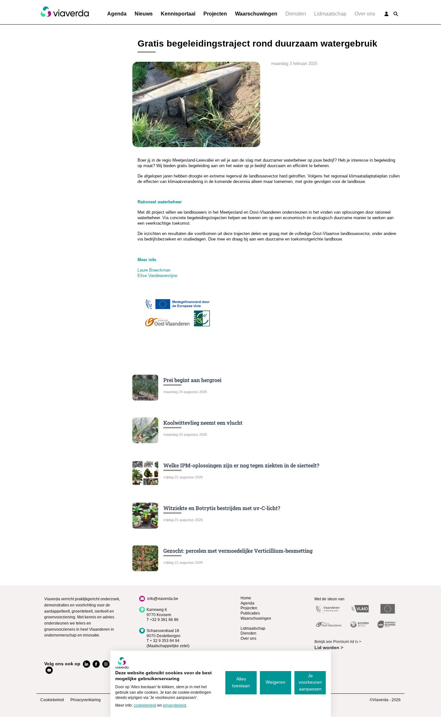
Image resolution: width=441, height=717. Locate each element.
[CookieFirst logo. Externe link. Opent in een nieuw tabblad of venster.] (121, 663)
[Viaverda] (64, 12)
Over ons (364, 13)
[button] (396, 14)
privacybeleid (174, 705)
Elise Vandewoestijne (157, 275)
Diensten (295, 13)
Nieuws (144, 13)
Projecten (215, 13)
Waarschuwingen (256, 13)
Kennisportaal (178, 13)
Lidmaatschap (330, 13)
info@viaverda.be (162, 598)
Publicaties (250, 613)
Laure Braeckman (154, 270)
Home (246, 598)
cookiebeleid (145, 705)
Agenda (117, 13)
